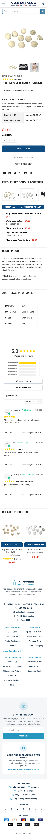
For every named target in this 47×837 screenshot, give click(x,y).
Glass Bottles (12, 636)
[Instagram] (11, 809)
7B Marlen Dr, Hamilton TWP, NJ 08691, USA (25, 604)
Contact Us (12, 662)
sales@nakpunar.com (25, 612)
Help (12, 685)
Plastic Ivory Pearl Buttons (18, 240)
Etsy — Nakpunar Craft (25, 795)
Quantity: (7, 135)
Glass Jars (12, 632)
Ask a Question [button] (25, 387)
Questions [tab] (9, 396)
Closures (12, 645)
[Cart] (43, 3)
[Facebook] (4, 173)
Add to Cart (11, 544)
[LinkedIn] (29, 809)
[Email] (9, 173)
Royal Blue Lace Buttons (17, 233)
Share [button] (9, 433)
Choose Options (13, 224)
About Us (12, 675)
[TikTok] (41, 809)
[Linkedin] (25, 173)
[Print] (15, 173)
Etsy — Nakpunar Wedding (25, 798)
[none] (23, 38)
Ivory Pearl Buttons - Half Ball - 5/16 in (23, 214)
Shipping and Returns (12, 671)
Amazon (35, 787)
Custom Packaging (35, 645)
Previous (2, 542)
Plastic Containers (12, 641)
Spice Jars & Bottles (34, 632)
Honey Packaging (34, 636)
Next (44, 542)
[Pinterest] (31, 173)
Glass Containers (11, 651)
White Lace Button (14, 221)
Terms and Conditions (12, 666)
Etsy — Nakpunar (25, 791)
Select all (10, 207)
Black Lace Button (14, 228)
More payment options (23, 157)
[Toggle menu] (3, 3)
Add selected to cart (31, 207)
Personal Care (35, 641)
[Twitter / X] (17, 809)
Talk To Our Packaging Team (22, 769)
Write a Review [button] (25, 381)
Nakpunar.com (18, 787)
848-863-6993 (25, 608)
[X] (20, 173)
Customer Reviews (12, 680)
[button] (23, 164)
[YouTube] (35, 809)
